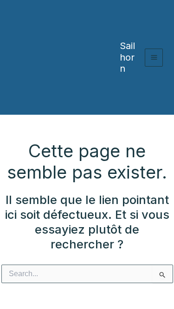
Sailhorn (127, 57)
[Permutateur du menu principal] (154, 58)
